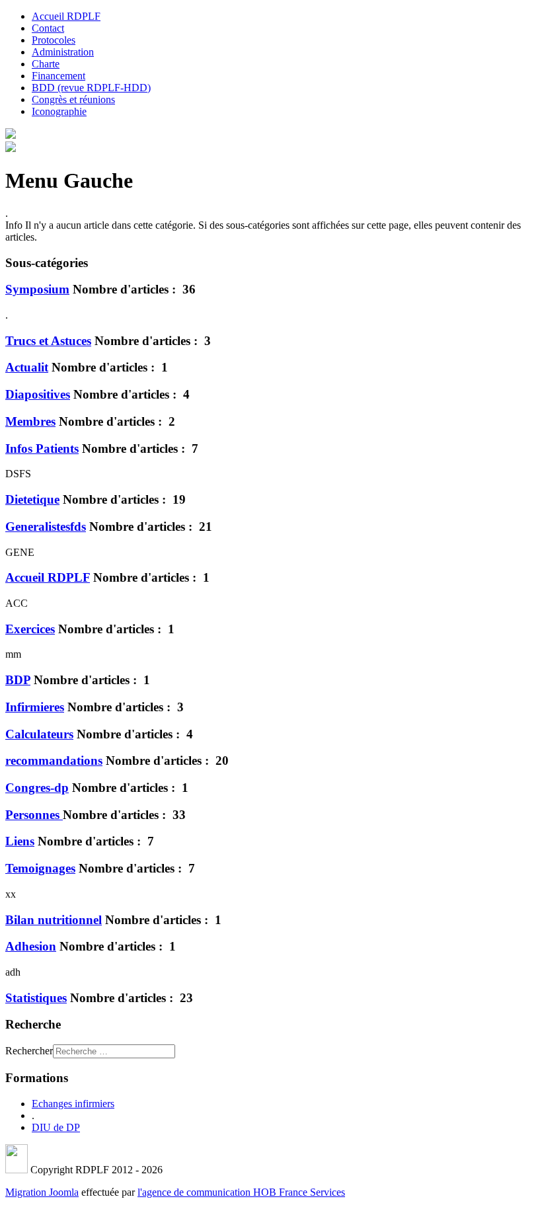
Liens (19, 841)
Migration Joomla (42, 1192)
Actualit (26, 367)
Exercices (30, 629)
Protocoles (53, 40)
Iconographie (59, 111)
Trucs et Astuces (48, 341)
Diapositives (37, 394)
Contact (48, 28)
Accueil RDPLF (66, 16)
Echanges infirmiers (73, 1103)
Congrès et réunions (73, 99)
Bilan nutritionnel (53, 920)
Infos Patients (42, 448)
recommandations (53, 760)
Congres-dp (37, 788)
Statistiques (36, 998)
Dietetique (32, 499)
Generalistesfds (45, 526)
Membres (30, 421)
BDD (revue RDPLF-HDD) (91, 87)
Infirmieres (34, 707)
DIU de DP (56, 1127)
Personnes (34, 815)
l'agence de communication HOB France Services (241, 1192)
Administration (63, 52)
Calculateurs (39, 734)
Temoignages (40, 868)
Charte (45, 63)
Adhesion (30, 946)
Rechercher (29, 1050)
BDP (17, 680)
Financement (58, 75)
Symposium (37, 289)
